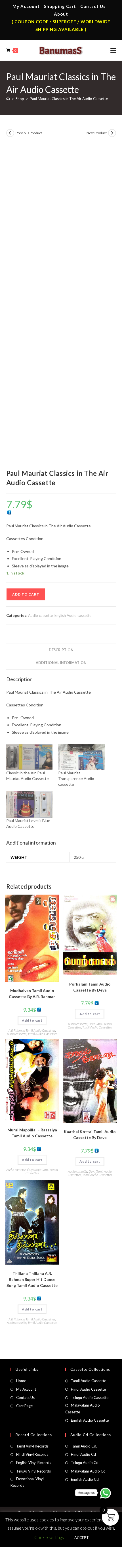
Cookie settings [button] (49, 1537)
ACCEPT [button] (81, 1537)
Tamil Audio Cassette (88, 1380)
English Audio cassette (72, 615)
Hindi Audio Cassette (88, 1389)
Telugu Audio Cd (84, 1462)
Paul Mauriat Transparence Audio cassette (76, 778)
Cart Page (24, 1405)
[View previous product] (10, 133)
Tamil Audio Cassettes (42, 1034)
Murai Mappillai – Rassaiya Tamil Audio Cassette (32, 1132)
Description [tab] (61, 650)
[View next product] (112, 133)
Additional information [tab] (61, 663)
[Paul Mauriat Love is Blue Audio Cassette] (29, 804)
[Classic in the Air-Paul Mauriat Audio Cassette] (29, 757)
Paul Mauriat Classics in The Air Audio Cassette (69, 98)
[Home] (8, 98)
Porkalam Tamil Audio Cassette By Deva (90, 987)
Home (21, 1380)
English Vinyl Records (33, 1462)
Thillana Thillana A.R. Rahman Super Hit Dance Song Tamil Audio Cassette (32, 1279)
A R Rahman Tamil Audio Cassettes (32, 1030)
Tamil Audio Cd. (84, 1446)
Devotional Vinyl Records (27, 1482)
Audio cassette (40, 615)
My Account (26, 6)
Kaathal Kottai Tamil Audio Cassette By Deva (90, 1134)
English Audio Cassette (90, 1420)
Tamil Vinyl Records (32, 1446)
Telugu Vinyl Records (33, 1471)
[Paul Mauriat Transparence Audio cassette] (81, 757)
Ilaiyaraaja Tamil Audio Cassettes (42, 1171)
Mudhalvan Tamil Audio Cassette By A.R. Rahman (32, 993)
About (61, 13)
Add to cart (25, 594)
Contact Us (93, 6)
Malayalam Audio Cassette (82, 1408)
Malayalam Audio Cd (88, 1471)
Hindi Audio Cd (83, 1454)
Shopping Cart (60, 6)
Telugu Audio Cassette (89, 1397)
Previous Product (29, 133)
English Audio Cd (85, 1479)
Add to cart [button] (32, 1020)
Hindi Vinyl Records (32, 1454)
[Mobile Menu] (113, 50)
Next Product (97, 133)
